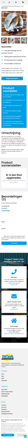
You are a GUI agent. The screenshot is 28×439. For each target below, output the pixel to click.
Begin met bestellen (12, 78)
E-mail (3, 228)
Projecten (4, 409)
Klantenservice (5, 411)
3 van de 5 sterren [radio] (4, 208)
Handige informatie (6, 413)
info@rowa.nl (14, 309)
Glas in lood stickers (7, 391)
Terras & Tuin (19, 6)
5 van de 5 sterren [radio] (6, 208)
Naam (3, 222)
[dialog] (14, 428)
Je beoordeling (5, 210)
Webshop (7, 6)
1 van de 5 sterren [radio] (2, 208)
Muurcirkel (4, 389)
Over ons (3, 407)
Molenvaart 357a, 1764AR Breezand (14, 333)
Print (2, 374)
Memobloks (4, 396)
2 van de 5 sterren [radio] (3, 208)
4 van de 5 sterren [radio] (5, 208)
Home (2, 6)
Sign (2, 376)
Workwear (4, 380)
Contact (3, 405)
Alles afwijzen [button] (21, 435)
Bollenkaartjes (5, 394)
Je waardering (5, 206)
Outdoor (13, 6)
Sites (2, 378)
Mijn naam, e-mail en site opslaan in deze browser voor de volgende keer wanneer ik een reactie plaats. (13, 237)
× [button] (26, 419)
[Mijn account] (9, 2)
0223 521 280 (14, 285)
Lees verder (9, 432)
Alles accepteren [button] (7, 435)
